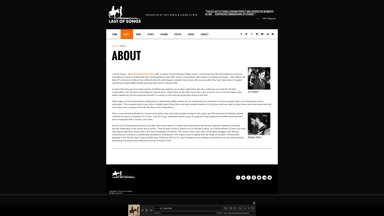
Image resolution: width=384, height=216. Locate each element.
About (127, 34)
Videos (191, 34)
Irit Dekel (136, 74)
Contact (205, 34)
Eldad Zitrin (148, 74)
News (138, 34)
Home (114, 34)
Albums (164, 34)
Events (151, 34)
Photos (178, 34)
